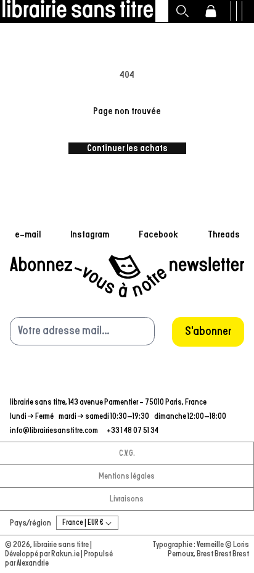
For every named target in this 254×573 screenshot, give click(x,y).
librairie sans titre (61, 545)
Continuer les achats (127, 148)
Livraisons (127, 499)
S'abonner (208, 331)
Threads (224, 234)
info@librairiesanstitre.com (54, 431)
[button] (182, 11)
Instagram (89, 234)
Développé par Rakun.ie (43, 554)
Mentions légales (127, 476)
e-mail (28, 234)
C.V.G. (127, 454)
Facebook (158, 234)
